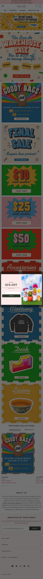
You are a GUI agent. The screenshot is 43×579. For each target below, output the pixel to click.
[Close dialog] (41, 275)
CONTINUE (11, 295)
